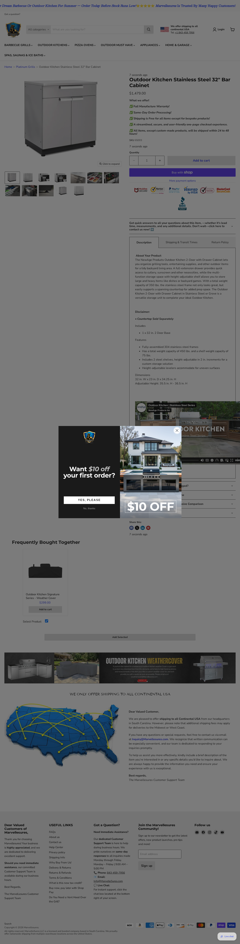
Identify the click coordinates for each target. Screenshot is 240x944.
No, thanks (89, 508)
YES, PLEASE (89, 500)
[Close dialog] (177, 430)
